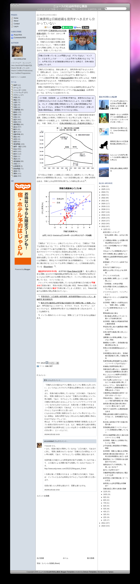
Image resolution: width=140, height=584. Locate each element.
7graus (110, 572)
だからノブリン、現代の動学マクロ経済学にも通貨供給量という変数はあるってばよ (115, 387)
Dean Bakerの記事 (75, 271)
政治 (15, 127)
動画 (15, 112)
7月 (104, 503)
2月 (104, 517)
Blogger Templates (68, 572)
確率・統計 (18, 147)
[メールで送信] (50, 363)
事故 (15, 100)
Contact (17, 24)
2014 (103, 221)
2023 (103, 195)
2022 (103, 198)
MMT (15, 85)
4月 (104, 512)
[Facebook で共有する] (57, 363)
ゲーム (16, 88)
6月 (104, 506)
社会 (15, 149)
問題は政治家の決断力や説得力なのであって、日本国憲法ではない (115, 416)
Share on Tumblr (47, 362)
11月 (105, 492)
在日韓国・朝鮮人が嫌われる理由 (115, 451)
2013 (103, 224)
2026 (103, 186)
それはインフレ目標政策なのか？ (115, 251)
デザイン (17, 95)
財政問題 (17, 169)
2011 (103, 523)
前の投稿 (90, 558)
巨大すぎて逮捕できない (112, 267)
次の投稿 (40, 558)
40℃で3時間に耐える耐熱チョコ (115, 254)
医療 (15, 115)
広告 (15, 117)
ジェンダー (18, 90)
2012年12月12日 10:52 (52, 490)
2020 (103, 204)
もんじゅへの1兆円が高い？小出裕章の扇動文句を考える (119, 157)
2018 (103, 209)
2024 (103, 192)
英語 (15, 159)
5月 (104, 509)
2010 (103, 526)
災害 (15, 139)
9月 (104, 497)
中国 (15, 97)
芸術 (15, 156)
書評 (15, 132)
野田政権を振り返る (110, 313)
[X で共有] (55, 363)
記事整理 (17, 166)
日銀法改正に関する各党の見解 (114, 489)
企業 (15, 102)
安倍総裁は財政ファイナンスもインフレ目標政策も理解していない (115, 429)
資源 (15, 171)
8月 (104, 500)
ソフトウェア (18, 93)
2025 (103, 189)
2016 (103, 215)
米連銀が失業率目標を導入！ (113, 366)
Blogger (27, 269)
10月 (105, 494)
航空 (15, 154)
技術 (15, 122)
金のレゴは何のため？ (111, 470)
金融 (15, 176)
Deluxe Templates (90, 572)
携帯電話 (17, 124)
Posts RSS (18, 35)
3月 (104, 514)
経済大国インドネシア (111, 232)
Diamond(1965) (67, 78)
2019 (103, 206)
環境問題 (17, 144)
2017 (103, 212)
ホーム (65, 558)
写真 (15, 107)
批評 (15, 120)
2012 (103, 226)
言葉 (15, 164)
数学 (15, 129)
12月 (105, 229)
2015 (103, 218)
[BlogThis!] (52, 363)
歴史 (15, 137)
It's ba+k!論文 (79, 90)
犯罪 (15, 142)
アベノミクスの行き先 (111, 276)
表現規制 (17, 161)
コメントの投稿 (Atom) (50, 563)
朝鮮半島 (17, 134)
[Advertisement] (67, 340)
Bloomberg (48, 267)
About (16, 21)
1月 (104, 520)
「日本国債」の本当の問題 (113, 284)
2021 (103, 201)
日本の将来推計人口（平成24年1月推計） (76, 123)
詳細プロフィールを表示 (18, 77)
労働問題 (17, 110)
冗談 (15, 105)
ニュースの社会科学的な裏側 (70, 6)
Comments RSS (20, 38)
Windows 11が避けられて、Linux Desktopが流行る (118, 130)
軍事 (15, 174)
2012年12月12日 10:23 (52, 434)
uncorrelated (20, 59)
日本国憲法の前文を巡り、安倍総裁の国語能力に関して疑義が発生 (115, 355)
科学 (15, 151)
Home (16, 18)
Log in (16, 26)
